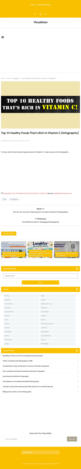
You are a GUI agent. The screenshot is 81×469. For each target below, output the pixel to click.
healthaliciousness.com (63, 193)
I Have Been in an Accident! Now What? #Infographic (21, 381)
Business (7, 300)
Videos (7, 344)
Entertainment (9, 312)
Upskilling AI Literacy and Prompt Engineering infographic (23, 356)
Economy (8, 308)
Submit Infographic (44, 5)
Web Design (44, 344)
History (7, 324)
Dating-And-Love (46, 304)
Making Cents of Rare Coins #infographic (17, 392)
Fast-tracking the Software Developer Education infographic (24, 371)
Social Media (45, 332)
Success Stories (46, 336)
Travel (43, 340)
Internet (7, 328)
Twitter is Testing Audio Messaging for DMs (18, 361)
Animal (7, 296)
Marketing (8, 332)
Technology (8, 340)
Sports (7, 336)
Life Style (44, 328)
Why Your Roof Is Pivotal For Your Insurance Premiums (13, 254)
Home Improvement (47, 324)
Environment (45, 312)
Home (33, 5)
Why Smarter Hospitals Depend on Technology (66, 254)
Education (44, 308)
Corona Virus (9, 304)
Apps (42, 296)
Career (43, 300)
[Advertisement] (40, 56)
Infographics (14, 199)
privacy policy (27, 452)
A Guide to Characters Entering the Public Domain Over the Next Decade (28, 387)
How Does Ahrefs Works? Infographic (16, 376)
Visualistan (42, 463)
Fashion (7, 316)
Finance (43, 316)
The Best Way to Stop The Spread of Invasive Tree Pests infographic (26, 366)
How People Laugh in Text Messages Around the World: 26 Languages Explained (39, 253)
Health (43, 320)
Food (4, 199)
